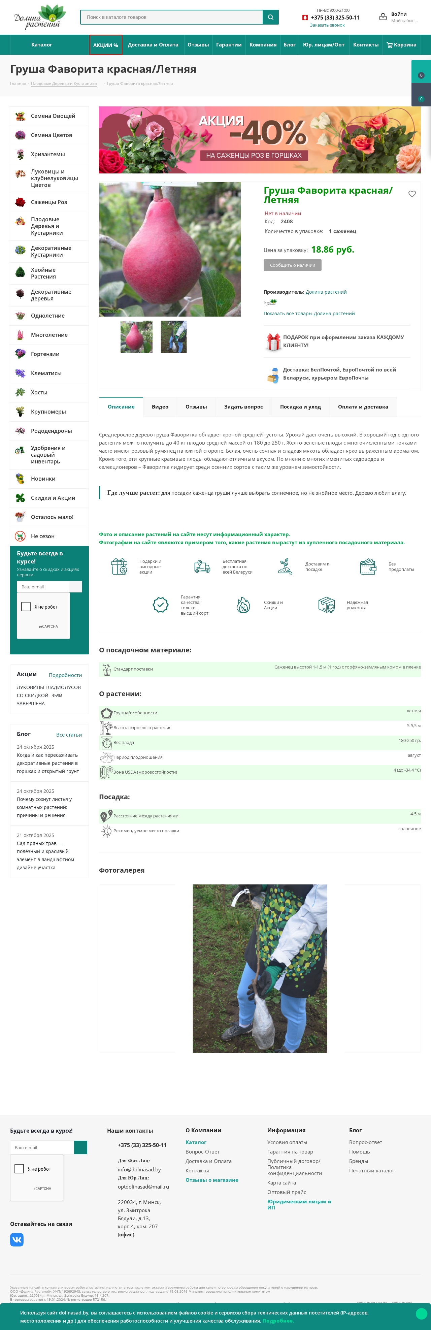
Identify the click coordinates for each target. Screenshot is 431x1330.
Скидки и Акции (273, 604)
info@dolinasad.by (139, 1169)
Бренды (358, 1161)
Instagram (50, 1239)
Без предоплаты (401, 566)
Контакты (197, 1170)
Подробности (65, 675)
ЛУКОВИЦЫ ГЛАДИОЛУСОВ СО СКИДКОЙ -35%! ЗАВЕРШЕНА (49, 695)
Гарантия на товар (290, 1151)
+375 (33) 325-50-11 (142, 1145)
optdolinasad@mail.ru (143, 1186)
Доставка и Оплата (209, 1161)
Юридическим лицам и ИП (299, 1204)
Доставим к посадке (317, 566)
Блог (355, 1130)
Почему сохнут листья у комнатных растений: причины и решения (44, 807)
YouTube (67, 1239)
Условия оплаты (287, 1142)
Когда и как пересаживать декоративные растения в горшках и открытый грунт (48, 763)
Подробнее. (278, 1320)
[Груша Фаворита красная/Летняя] (260, 968)
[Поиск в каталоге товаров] (271, 17)
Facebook (33, 1239)
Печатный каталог (371, 1170)
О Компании (204, 1130)
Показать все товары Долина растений (309, 313)
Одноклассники (17, 1256)
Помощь (359, 1151)
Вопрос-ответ (365, 1142)
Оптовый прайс (286, 1192)
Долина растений (326, 292)
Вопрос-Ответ (203, 1151)
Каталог (196, 1142)
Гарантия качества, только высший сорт (194, 605)
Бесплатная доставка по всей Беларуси (238, 566)
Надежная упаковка (357, 604)
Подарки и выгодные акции (150, 566)
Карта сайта (281, 1182)
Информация (286, 1130)
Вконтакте (17, 1239)
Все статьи (69, 734)
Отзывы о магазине (212, 1179)
